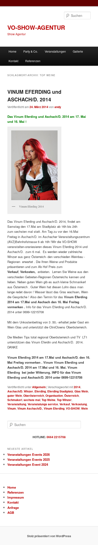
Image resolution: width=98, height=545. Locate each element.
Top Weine (48, 400)
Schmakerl (14, 400)
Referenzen (32, 61)
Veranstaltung (16, 404)
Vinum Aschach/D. (29, 408)
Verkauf (64, 404)
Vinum (11, 408)
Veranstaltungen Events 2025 (28, 459)
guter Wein (14, 395)
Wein (84, 408)
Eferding (40, 391)
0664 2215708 (56, 437)
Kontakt (13, 61)
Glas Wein (81, 391)
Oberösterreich (33, 395)
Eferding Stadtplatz (60, 391)
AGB (10, 512)
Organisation (54, 395)
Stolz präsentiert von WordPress (49, 536)
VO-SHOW (73, 408)
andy (57, 107)
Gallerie (78, 51)
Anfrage (13, 507)
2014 (77, 387)
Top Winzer (64, 400)
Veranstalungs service (43, 404)
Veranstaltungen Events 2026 (28, 454)
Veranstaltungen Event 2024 (27, 464)
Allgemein (39, 387)
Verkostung (79, 404)
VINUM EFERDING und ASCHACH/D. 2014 (34, 95)
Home (12, 51)
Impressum (15, 497)
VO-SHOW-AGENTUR (36, 27)
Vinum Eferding (54, 408)
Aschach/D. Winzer (20, 391)
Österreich (71, 395)
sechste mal (32, 400)
